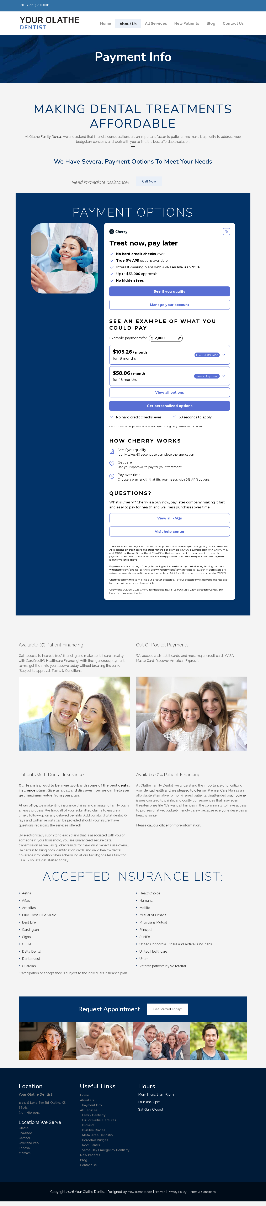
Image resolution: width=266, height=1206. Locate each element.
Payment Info (92, 1105)
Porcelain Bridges (95, 1140)
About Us (87, 1100)
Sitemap (160, 1192)
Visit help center (170, 532)
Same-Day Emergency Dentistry (105, 1150)
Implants (88, 1125)
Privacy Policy (177, 1192)
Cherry (142, 502)
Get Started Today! (167, 1009)
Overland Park (29, 1143)
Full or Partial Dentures (99, 1120)
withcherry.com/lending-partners (129, 569)
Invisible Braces (93, 1130)
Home (84, 1095)
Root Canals (91, 1145)
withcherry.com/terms (169, 569)
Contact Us (88, 1165)
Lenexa (24, 1148)
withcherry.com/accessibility (138, 583)
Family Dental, (51, 137)
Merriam (25, 1153)
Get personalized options (169, 406)
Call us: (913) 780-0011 (34, 5)
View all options (169, 393)
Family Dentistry (94, 1115)
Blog (83, 1160)
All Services (88, 1110)
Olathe (24, 1128)
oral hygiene (236, 795)
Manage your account (169, 305)
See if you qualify (169, 291)
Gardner (24, 1138)
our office (30, 805)
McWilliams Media (140, 1192)
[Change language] (226, 231)
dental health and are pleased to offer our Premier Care (185, 790)
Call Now (149, 181)
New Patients (90, 1155)
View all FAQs (169, 518)
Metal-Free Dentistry (97, 1135)
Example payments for (128, 338)
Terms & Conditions (202, 1192)
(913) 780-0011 (29, 1113)
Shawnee (25, 1133)
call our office (157, 825)
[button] (169, 355)
